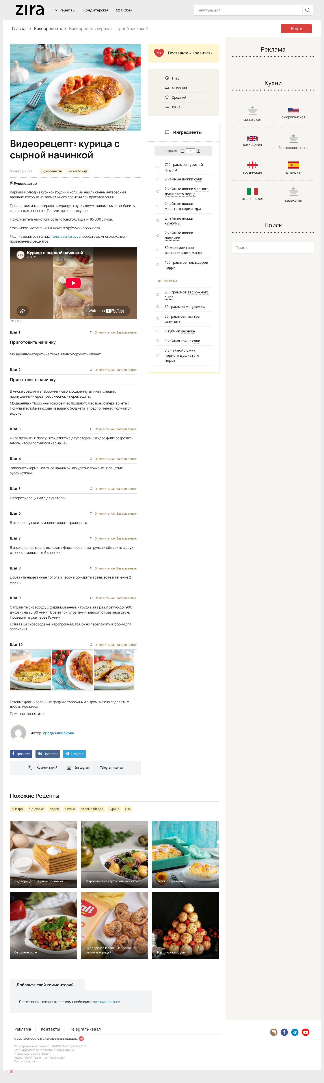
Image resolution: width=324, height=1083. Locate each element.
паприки (172, 238)
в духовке (36, 809)
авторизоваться (106, 1001)
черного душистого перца (187, 191)
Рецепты (67, 10)
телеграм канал (64, 236)
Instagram (82, 767)
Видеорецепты (48, 28)
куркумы (173, 223)
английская (252, 145)
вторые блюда (92, 809)
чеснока (188, 331)
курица (114, 809)
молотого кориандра (183, 208)
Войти (296, 28)
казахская (293, 200)
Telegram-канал (111, 767)
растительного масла (183, 252)
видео (54, 809)
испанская (293, 172)
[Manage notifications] (11, 1071)
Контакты (50, 1029)
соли (198, 179)
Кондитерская (95, 10)
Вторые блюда (77, 171)
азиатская (252, 119)
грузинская (252, 172)
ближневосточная (294, 147)
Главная (20, 28)
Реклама (22, 1029)
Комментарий (47, 767)
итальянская (252, 198)
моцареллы (196, 306)
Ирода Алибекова (58, 733)
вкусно (70, 809)
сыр (128, 809)
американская (293, 117)
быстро (17, 809)
